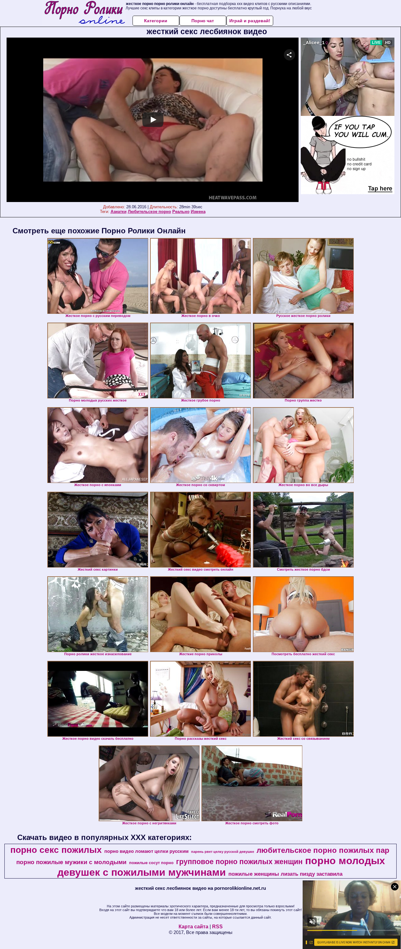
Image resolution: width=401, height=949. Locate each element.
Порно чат (202, 20)
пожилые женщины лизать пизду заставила (285, 874)
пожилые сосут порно (151, 862)
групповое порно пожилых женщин (239, 862)
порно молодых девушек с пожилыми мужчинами (221, 866)
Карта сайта (193, 926)
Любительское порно (149, 211)
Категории (155, 20)
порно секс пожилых (56, 850)
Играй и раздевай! (249, 20)
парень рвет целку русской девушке (222, 851)
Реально (181, 211)
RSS (217, 926)
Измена (198, 211)
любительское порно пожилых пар (323, 850)
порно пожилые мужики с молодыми (71, 862)
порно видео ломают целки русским (146, 851)
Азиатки (119, 211)
